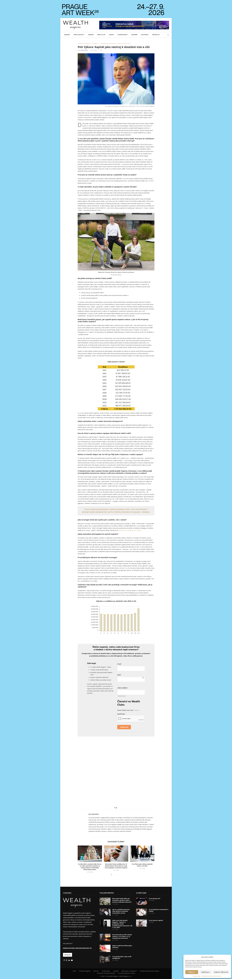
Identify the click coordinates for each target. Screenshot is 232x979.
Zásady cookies (197, 976)
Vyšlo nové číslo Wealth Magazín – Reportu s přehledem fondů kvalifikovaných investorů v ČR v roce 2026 (122, 924)
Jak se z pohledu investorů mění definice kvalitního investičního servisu (121, 911)
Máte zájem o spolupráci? (129, 971)
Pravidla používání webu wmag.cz (149, 971)
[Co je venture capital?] (141, 923)
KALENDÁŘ (134, 34)
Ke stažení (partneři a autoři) (126, 973)
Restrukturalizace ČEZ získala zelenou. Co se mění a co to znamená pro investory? (122, 936)
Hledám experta (122, 34)
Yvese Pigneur (137, 530)
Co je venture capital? (156, 920)
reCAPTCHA (121, 714)
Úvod (74, 971)
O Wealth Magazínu (84, 971)
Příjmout (191, 972)
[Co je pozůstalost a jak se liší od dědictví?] (105, 959)
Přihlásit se (156, 34)
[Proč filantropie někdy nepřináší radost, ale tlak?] (142, 853)
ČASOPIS (111, 34)
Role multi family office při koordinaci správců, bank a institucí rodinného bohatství (121, 900)
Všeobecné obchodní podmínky (106, 973)
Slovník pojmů (106, 971)
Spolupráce (144, 34)
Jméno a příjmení (122, 688)
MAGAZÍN (67, 34)
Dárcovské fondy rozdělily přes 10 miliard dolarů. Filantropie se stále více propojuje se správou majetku (116, 866)
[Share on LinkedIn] (116, 808)
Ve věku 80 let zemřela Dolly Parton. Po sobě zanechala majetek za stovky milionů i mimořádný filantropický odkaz (90, 866)
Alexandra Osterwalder (125, 530)
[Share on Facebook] (114, 808)
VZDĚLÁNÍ (90, 34)
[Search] (168, 34)
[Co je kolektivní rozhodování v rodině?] (141, 912)
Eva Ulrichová (84, 50)
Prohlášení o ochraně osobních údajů (211, 976)
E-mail (119, 664)
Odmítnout (205, 972)
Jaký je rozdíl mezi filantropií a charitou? (122, 946)
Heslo (119, 675)
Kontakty (115, 971)
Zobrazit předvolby (221, 972)
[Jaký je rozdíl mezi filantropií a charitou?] (105, 948)
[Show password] (143, 678)
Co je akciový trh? (154, 898)
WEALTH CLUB (101, 34)
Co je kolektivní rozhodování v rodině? (158, 910)
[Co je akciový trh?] (141, 901)
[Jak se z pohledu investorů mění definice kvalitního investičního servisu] (105, 912)
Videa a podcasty (78, 34)
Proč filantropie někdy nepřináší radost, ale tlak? (142, 865)
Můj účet (96, 971)
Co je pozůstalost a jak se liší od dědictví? (121, 957)
